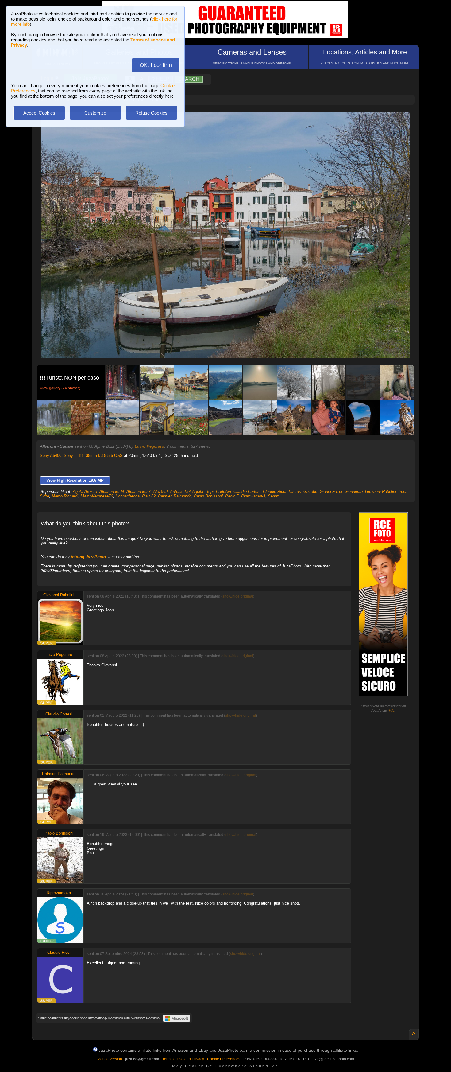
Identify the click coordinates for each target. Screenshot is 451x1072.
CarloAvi (223, 491)
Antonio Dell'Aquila (186, 491)
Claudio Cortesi (246, 491)
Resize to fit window (229, 123)
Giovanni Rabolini (380, 491)
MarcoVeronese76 (97, 496)
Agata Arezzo (85, 491)
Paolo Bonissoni (208, 496)
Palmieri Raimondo (174, 496)
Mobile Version (109, 1059)
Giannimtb (354, 491)
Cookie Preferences (223, 1059)
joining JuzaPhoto (88, 557)
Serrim (273, 496)
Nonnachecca (127, 496)
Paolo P (232, 496)
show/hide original (237, 596)
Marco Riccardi (65, 496)
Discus (295, 491)
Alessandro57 (138, 491)
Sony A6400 (50, 455)
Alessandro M (111, 491)
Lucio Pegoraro (149, 446)
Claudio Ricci (274, 491)
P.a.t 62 (149, 496)
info (391, 710)
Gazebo (310, 491)
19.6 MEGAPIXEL (230, 346)
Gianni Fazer (331, 491)
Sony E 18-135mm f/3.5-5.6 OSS (93, 455)
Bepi (210, 491)
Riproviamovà (253, 496)
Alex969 (160, 491)
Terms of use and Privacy (183, 1059)
